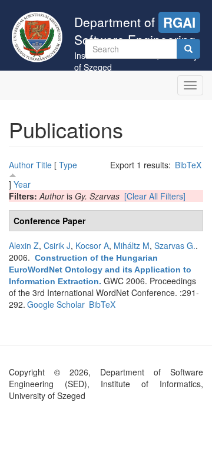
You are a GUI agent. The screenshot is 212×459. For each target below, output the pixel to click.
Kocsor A (92, 245)
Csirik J (57, 245)
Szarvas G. (175, 245)
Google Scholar (56, 304)
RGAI (179, 22)
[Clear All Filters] (155, 196)
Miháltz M (132, 245)
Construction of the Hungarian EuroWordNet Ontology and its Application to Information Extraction (100, 269)
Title (44, 165)
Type (68, 165)
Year (22, 184)
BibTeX (188, 165)
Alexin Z (24, 245)
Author (21, 165)
